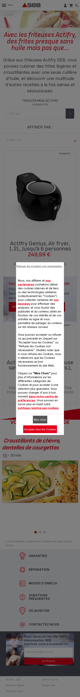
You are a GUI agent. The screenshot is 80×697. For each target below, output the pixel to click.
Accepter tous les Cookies (40, 429)
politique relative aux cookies (38, 407)
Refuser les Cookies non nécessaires (39, 265)
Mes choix (40, 419)
